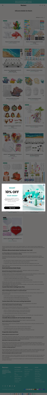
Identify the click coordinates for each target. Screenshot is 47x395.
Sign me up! (12, 207)
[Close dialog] (44, 185)
